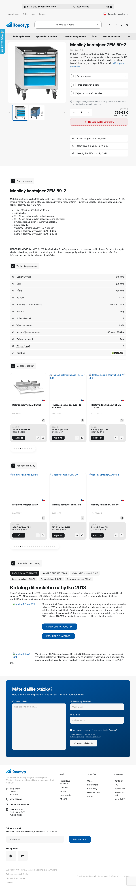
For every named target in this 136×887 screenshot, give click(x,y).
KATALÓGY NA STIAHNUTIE (24, 573)
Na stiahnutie (93, 792)
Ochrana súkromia (77, 737)
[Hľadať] (97, 24)
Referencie (92, 784)
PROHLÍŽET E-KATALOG (58, 636)
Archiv (90, 796)
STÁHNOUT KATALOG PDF (59, 626)
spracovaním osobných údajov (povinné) (100, 730)
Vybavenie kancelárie (46, 36)
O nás (90, 781)
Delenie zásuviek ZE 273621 (26, 405)
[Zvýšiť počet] (89, 112)
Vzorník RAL (120, 799)
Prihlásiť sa (78, 839)
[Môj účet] (110, 25)
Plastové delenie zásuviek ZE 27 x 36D (66, 406)
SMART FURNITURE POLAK (54, 573)
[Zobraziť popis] (43, 420)
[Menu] (129, 36)
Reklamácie (120, 788)
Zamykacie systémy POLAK (79, 579)
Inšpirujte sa (12, 14)
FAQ (116, 784)
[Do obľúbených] (115, 25)
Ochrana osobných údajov (17, 874)
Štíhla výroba (29, 14)
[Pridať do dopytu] (121, 25)
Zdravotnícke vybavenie (74, 36)
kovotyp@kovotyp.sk (19, 804)
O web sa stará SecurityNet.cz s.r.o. (92, 876)
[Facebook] (107, 6)
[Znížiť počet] (74, 112)
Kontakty (119, 781)
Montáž (63, 799)
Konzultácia (65, 795)
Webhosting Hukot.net (120, 876)
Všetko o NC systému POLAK (85, 573)
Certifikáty (92, 788)
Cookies (9, 882)
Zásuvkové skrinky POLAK (23, 579)
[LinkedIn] (111, 6)
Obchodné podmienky (15, 878)
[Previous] (9, 112)
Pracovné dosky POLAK (51, 579)
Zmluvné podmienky (93, 737)
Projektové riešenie (65, 782)
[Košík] (127, 25)
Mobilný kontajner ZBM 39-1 (66, 504)
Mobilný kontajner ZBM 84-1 (105, 504)
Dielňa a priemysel (21, 36)
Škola (94, 36)
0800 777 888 (16, 799)
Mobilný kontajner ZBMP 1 (25, 504)
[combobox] (99, 76)
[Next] (64, 112)
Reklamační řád (120, 794)
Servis (63, 791)
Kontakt (42, 14)
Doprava (64, 787)
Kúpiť (17, 437)
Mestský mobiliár (111, 36)
